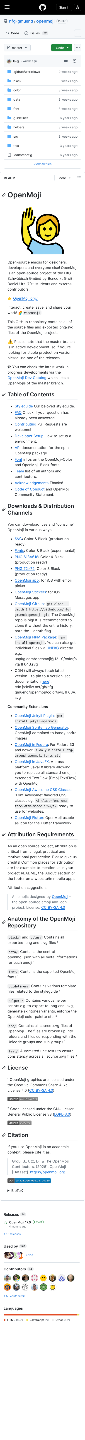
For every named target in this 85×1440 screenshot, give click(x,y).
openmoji (45, 21)
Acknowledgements (32, 483)
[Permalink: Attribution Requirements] (4, 834)
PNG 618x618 (26, 557)
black (17, 81)
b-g (16, 61)
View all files (42, 164)
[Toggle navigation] (7, 7)
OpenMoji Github (29, 603)
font (16, 109)
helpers (18, 127)
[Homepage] (42, 7)
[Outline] (79, 177)
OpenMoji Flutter (29, 817)
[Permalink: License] (4, 1068)
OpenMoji (60, 896)
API (17, 447)
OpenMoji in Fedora (31, 744)
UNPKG (52, 648)
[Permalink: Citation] (4, 1135)
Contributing (25, 424)
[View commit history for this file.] (74, 61)
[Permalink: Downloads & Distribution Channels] (4, 509)
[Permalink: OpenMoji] (4, 195)
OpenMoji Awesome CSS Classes (43, 789)
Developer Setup (29, 436)
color (17, 90)
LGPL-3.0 (62, 1114)
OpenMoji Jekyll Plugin (34, 715)
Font (18, 459)
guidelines (20, 118)
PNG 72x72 (25, 568)
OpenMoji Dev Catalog (26, 377)
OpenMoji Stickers (30, 592)
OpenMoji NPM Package (35, 637)
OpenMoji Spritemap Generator (41, 727)
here (45, 681)
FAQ (18, 412)
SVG (18, 538)
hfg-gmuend (21, 21)
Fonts (19, 550)
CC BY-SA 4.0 (53, 907)
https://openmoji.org (47, 1172)
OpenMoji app (27, 580)
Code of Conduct (30, 489)
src (15, 136)
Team (19, 471)
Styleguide (24, 406)
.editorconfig (22, 155)
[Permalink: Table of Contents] (4, 394)
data (16, 99)
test (16, 146)
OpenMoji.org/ (25, 298)
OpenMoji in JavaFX (32, 761)
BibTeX (17, 1190)
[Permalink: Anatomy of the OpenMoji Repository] (4, 922)
